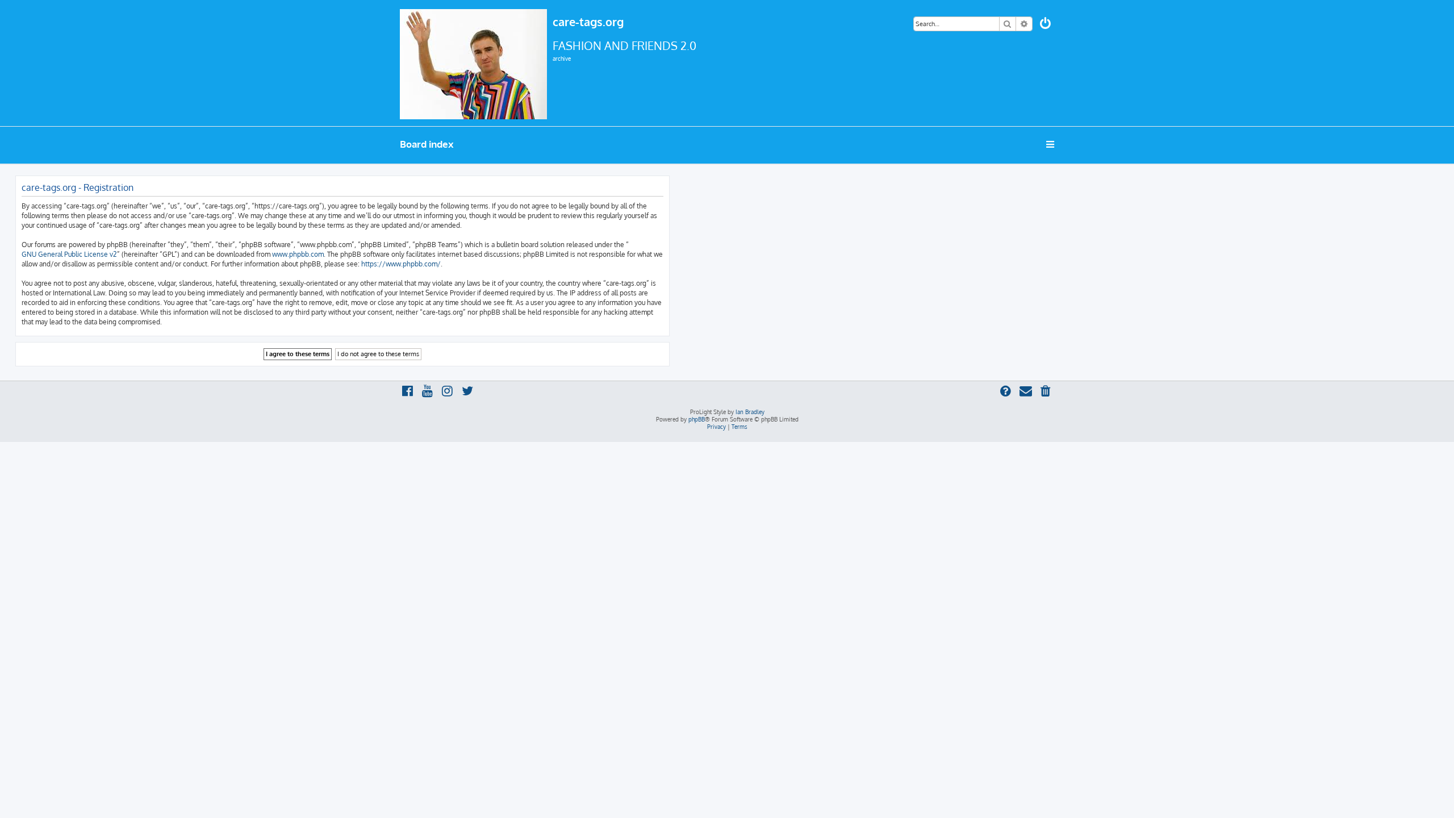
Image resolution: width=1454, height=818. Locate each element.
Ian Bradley (750, 411)
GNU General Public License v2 (69, 254)
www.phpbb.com (298, 254)
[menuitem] (1046, 24)
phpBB (696, 419)
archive (562, 58)
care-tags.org (588, 21)
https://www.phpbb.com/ (401, 264)
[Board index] (473, 63)
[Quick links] (1051, 144)
